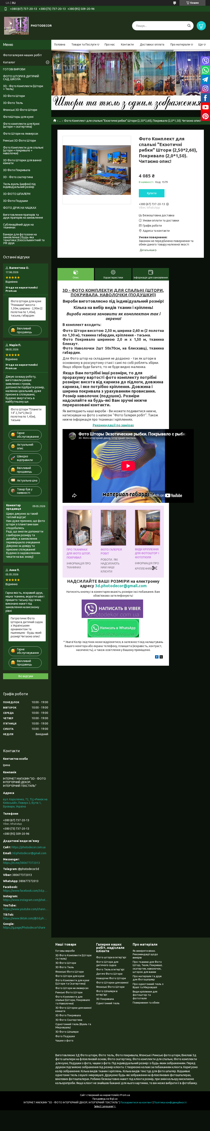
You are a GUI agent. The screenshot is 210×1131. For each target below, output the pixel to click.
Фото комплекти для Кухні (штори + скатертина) (21, 125)
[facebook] (157, 657)
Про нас (110, 44)
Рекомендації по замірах (113, 425)
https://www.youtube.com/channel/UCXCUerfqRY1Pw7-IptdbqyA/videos (25, 909)
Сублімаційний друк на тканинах (18, 226)
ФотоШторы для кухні (18, 116)
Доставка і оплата (152, 44)
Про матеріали (180, 44)
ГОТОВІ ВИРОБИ (14, 69)
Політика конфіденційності (170, 1102)
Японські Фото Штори (69, 971)
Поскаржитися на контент (136, 1102)
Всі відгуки (25, 676)
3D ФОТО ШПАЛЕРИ (16, 193)
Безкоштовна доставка (158, 215)
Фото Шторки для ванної (112, 982)
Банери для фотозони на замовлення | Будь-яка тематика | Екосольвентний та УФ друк (24, 239)
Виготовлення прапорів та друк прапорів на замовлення (23, 216)
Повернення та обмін (146, 1002)
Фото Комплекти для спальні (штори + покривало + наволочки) (23, 150)
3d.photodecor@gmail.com (121, 586)
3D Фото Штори (14, 96)
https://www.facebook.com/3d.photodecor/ (25, 890)
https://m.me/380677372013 (21, 862)
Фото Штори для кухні (69, 975)
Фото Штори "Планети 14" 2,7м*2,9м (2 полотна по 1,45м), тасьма (26, 415)
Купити (151, 193)
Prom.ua (125, 1095)
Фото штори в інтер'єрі (111, 957)
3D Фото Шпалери (67, 1031)
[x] (161, 657)
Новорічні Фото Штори (111, 978)
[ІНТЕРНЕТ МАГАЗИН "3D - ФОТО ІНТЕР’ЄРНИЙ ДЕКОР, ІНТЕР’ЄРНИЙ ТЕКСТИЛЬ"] (16, 25)
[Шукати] (189, 25)
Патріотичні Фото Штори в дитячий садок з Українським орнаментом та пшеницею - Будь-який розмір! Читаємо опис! (27, 627)
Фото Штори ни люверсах (72, 988)
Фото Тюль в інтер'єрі (110, 969)
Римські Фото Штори (68, 992)
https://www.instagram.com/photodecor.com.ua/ (25, 900)
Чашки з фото (64, 1040)
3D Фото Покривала (16, 170)
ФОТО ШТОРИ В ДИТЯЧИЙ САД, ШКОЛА (21, 78)
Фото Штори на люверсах (20, 133)
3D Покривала (105, 998)
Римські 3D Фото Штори (19, 140)
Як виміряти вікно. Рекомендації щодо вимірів (145, 954)
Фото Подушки (65, 1036)
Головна (59, 44)
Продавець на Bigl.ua (105, 1098)
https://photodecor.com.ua (29, 847)
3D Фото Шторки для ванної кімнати (22, 162)
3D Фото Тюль (13, 102)
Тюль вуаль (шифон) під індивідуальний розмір (19, 185)
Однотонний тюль (108, 1003)
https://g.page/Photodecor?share (24, 927)
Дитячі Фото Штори (109, 973)
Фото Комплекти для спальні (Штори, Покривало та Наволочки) (72, 1000)
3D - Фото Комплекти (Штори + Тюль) (23, 87)
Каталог (9, 62)
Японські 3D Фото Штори (20, 109)
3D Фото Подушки (15, 200)
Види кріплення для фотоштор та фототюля (145, 995)
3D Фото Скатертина (68, 1019)
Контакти (127, 44)
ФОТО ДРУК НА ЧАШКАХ (19, 207)
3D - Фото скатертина (18, 177)
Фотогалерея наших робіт (22, 55)
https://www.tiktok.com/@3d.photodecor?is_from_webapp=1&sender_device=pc (25, 918)
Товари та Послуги (83, 44)
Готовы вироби (65, 950)
